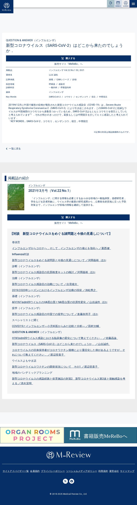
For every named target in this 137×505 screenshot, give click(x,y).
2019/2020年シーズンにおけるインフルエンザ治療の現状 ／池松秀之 (54, 290)
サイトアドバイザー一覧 (16, 471)
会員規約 (35, 471)
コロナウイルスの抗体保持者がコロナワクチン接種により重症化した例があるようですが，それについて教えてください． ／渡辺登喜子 (68, 352)
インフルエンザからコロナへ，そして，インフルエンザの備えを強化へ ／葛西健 (61, 248)
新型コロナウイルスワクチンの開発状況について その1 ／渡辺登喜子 (55, 366)
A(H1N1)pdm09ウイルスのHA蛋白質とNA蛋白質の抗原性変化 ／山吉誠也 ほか (60, 302)
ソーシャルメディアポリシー (81, 471)
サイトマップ (127, 471)
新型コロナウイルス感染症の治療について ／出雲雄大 (45, 284)
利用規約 (103, 471)
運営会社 (114, 471)
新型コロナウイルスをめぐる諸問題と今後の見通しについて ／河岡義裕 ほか (59, 260)
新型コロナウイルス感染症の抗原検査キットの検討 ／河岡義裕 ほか (53, 272)
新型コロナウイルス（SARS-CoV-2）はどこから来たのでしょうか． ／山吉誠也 (61, 344)
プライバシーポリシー (53, 471)
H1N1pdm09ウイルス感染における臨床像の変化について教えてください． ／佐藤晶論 (65, 338)
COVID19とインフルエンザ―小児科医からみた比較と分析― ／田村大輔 (56, 326)
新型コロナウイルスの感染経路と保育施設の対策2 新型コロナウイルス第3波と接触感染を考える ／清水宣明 (68, 381)
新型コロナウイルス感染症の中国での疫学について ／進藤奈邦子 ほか (55, 314)
